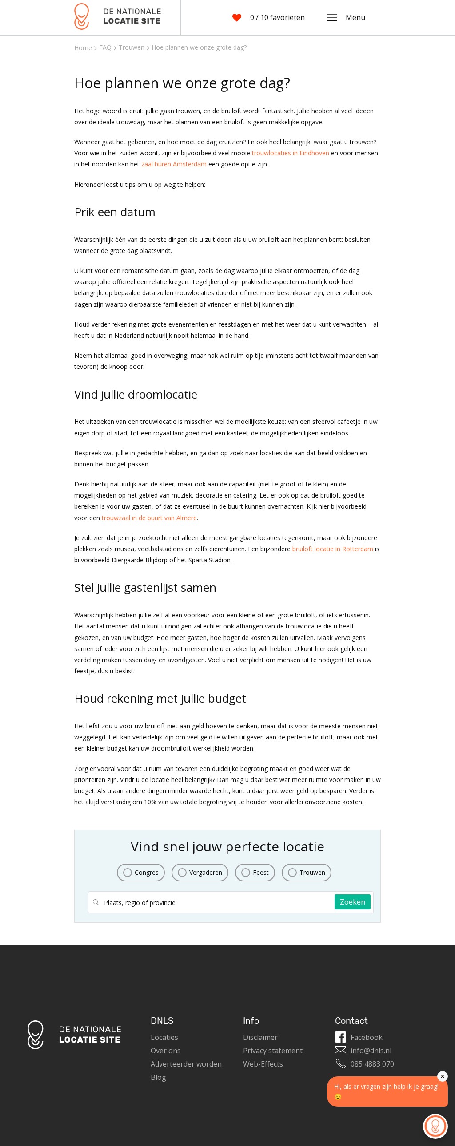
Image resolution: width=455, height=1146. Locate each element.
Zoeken (352, 902)
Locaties (164, 1037)
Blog (158, 1077)
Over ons (166, 1050)
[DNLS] (117, 17)
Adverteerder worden (186, 1064)
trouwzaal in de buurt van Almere (149, 518)
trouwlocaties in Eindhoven (290, 153)
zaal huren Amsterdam (174, 164)
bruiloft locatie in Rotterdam (332, 549)
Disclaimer (260, 1037)
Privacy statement (273, 1050)
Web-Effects (263, 1064)
